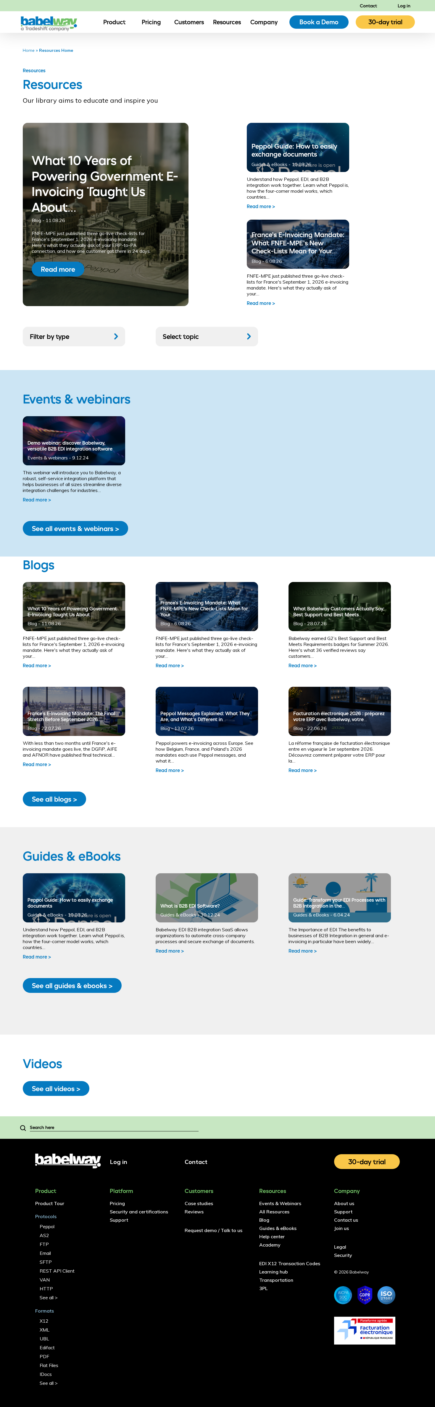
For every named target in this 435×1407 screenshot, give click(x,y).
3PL (263, 1288)
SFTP (46, 1262)
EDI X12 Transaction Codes (289, 1263)
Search (23, 1127)
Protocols (46, 1216)
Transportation (276, 1280)
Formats (44, 1311)
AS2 (44, 1235)
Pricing (151, 21)
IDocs (46, 1374)
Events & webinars (48, 458)
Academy (270, 1245)
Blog (32, 623)
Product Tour (49, 1203)
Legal (340, 1247)
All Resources (274, 1212)
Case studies (199, 1203)
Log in (404, 5)
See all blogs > (54, 799)
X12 (44, 1321)
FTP (44, 1244)
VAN (45, 1280)
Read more (58, 269)
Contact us (346, 1220)
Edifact (47, 1347)
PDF (44, 1356)
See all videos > (56, 1088)
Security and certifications (139, 1212)
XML (44, 1330)
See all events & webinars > (75, 528)
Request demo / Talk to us (213, 1230)
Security (343, 1255)
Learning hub (273, 1272)
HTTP (46, 1289)
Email (45, 1253)
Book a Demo (319, 22)
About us (344, 1203)
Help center (272, 1236)
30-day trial (385, 22)
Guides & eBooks (45, 915)
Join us (341, 1228)
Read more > (261, 206)
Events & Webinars (280, 1203)
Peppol (47, 1226)
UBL (44, 1339)
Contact (368, 5)
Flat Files (49, 1365)
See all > (49, 1297)
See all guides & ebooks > (72, 985)
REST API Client (57, 1271)
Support (119, 1220)
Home (29, 50)
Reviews (194, 1212)
